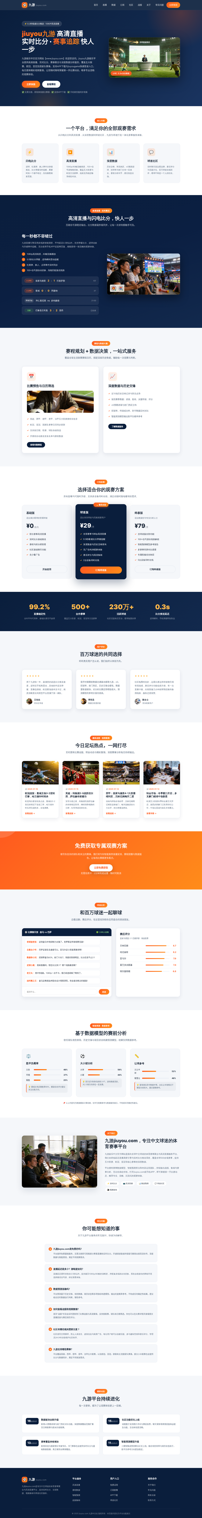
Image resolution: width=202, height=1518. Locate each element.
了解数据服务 (117, 426)
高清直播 (76, 1485)
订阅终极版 (155, 569)
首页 (96, 5)
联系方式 (152, 1500)
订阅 (122, 5)
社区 (131, 5)
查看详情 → (151, 813)
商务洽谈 (152, 1495)
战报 (140, 5)
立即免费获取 (101, 867)
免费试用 (114, 1485)
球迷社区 (114, 1500)
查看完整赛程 (36, 445)
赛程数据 (76, 1490)
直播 (105, 5)
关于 (149, 5)
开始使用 (46, 569)
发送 (104, 992)
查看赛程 (51, 84)
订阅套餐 (114, 1490)
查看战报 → (30, 813)
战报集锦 (76, 1500)
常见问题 (159, 5)
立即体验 (173, 5)
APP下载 (114, 1495)
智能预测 (76, 1495)
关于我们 (152, 1485)
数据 (113, 5)
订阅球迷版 (101, 570)
